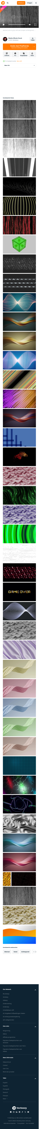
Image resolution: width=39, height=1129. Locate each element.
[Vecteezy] (3, 3)
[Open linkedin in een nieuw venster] (16, 1128)
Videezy (5, 1014)
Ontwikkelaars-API (8, 1024)
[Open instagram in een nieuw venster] (13, 1128)
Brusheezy (6, 1007)
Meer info (7, 64)
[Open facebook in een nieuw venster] (10, 1128)
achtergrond (25, 965)
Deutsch (5, 1108)
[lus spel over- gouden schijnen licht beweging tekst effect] (19, 591)
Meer (4, 1114)
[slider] (16, 24)
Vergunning (6, 1044)
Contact (5, 1081)
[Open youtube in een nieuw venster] (27, 1128)
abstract (7, 965)
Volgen (33, 40)
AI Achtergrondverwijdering (11, 1030)
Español (5, 1102)
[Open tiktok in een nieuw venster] (21, 1128)
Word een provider (8, 1088)
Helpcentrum (7, 1078)
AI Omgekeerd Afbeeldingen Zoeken (14, 1027)
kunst (15, 965)
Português (6, 1105)
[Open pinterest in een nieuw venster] (19, 1128)
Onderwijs (6, 1021)
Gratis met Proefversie (19, 47)
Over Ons (6, 1084)
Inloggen (29, 3)
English (5, 1098)
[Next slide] (32, 965)
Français (5, 1111)
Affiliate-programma (9, 1051)
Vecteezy (5, 1011)
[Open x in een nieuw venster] (24, 1128)
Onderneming (7, 1017)
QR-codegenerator (8, 1034)
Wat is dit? (19, 61)
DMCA (5, 1048)
